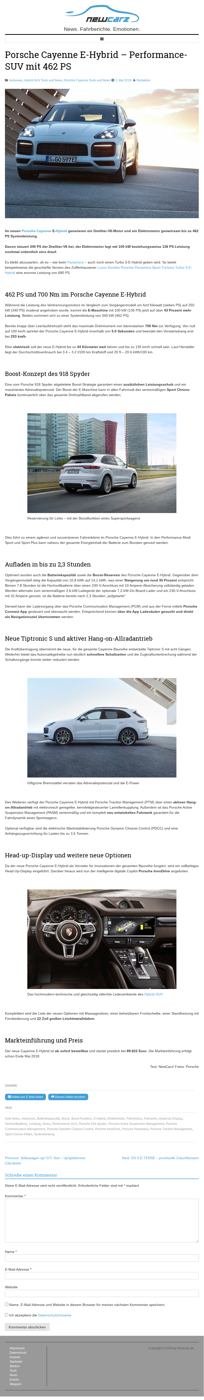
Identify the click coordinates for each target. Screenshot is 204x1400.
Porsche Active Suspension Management (136, 1124)
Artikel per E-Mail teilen (27, 1097)
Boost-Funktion (81, 1118)
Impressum (17, 1348)
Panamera (75, 262)
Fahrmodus (134, 1118)
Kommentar (15, 1196)
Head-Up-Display (170, 1118)
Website (11, 1287)
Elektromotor (116, 1118)
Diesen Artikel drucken (69, 1097)
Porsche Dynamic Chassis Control (70, 1129)
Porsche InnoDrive (107, 1129)
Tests (13, 1370)
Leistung (35, 1124)
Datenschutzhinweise (54, 1315)
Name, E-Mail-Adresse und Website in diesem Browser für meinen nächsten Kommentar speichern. (87, 1305)
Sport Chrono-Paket (18, 1134)
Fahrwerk (150, 1118)
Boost (65, 1118)
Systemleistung (44, 1134)
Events (14, 1379)
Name (11, 1252)
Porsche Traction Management (171, 1129)
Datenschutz (18, 1352)
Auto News (12, 1118)
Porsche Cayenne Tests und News (87, 80)
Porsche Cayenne (36, 231)
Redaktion (144, 80)
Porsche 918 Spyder (93, 1124)
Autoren (15, 1357)
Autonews (16, 80)
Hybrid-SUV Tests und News (43, 80)
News (46, 1124)
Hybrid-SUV (153, 994)
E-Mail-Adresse (18, 1269)
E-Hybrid (100, 1118)
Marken (15, 1366)
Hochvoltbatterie (16, 1124)
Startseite (16, 1361)
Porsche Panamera (135, 1129)
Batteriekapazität (48, 1118)
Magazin (15, 1384)
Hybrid (61, 231)
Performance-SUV (64, 1124)
